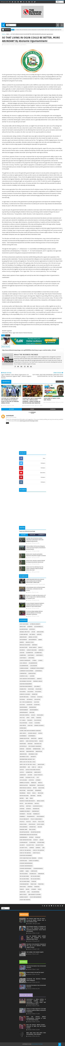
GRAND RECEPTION (24, 738)
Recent (23, 534)
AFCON (33, 631)
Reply (7, 423)
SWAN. (27, 871)
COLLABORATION (33, 663)
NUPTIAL (37, 803)
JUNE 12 (34, 767)
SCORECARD (32, 842)
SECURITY (22, 845)
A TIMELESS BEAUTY (35, 624)
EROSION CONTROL (24, 715)
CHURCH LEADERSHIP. (25, 660)
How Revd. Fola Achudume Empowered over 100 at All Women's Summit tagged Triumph (36, 946)
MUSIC (29, 793)
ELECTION (36, 702)
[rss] (26, 2)
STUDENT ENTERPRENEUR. (26, 865)
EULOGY (33, 715)
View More (60, 381)
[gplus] (15, 2)
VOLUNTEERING (35, 891)
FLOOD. (31, 722)
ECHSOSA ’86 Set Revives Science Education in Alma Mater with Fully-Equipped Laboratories (25, 29)
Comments (41, 534)
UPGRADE (33, 889)
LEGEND (22, 777)
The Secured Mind (24, 881)
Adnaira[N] (55, 338)
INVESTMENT (23, 767)
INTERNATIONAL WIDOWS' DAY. (27, 759)
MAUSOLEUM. (40, 785)
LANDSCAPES (37, 772)
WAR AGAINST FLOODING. (35, 894)
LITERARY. (38, 780)
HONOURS (28, 748)
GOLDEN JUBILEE (32, 733)
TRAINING (30, 886)
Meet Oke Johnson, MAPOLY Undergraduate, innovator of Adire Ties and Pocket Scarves (36, 1018)
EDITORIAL (22, 699)
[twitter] (12, 2)
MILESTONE (22, 790)
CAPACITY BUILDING (32, 650)
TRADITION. (41, 884)
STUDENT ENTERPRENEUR (26, 863)
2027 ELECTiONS (24, 624)
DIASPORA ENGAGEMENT (26, 683)
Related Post (6, 381)
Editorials (30, 699)
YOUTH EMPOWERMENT (35, 897)
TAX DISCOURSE (24, 873)
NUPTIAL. (22, 806)
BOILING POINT (23, 647)
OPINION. (28, 808)
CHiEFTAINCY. (39, 655)
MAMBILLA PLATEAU (24, 782)
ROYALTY (36, 839)
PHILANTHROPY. (31, 816)
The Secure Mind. (35, 878)
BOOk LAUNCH (32, 647)
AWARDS (22, 642)
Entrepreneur (24, 712)
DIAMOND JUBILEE (37, 681)
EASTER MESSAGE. (24, 696)
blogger (11, 409)
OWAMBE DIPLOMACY (25, 811)
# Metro (8, 335)
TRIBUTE (22, 889)
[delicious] (35, 2)
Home (3, 34)
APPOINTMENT (23, 639)
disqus (32, 409)
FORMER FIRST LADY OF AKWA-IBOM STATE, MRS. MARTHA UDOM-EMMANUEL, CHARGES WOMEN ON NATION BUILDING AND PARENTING (32, 401)
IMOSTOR (22, 751)
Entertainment (24, 709)
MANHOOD (33, 782)
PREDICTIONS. (23, 824)
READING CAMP (23, 829)
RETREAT (31, 837)
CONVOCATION (32, 673)
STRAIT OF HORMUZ (34, 860)
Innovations (23, 754)
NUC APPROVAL (29, 803)
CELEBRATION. (38, 652)
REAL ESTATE (57, 29)
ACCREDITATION (24, 629)
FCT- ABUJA (22, 720)
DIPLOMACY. (37, 686)
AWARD (40, 639)
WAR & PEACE (23, 894)
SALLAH (41, 839)
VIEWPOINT (22, 891)
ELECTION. (22, 704)
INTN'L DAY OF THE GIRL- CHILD (27, 761)
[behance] (29, 2)
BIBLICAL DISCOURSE (25, 644)
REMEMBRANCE (23, 837)
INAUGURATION (30, 751)
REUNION (37, 837)
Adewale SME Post (25, 631)
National (33, 795)
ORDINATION (36, 808)
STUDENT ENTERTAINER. (26, 868)
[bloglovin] (21, 2)
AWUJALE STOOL (30, 642)
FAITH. (32, 717)
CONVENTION (23, 673)
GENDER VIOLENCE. (39, 725)
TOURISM (33, 881)
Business (22, 650)
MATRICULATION (24, 785)
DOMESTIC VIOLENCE (25, 694)
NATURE (39, 795)
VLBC (28, 891)
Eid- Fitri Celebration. (26, 702)
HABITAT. (22, 741)
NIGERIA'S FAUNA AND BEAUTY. (27, 800)
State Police (36, 852)
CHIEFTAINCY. (23, 657)
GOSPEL (40, 733)
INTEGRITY (33, 756)
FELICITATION (37, 720)
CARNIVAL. (41, 650)
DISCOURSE (30, 691)
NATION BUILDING (24, 795)
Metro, (25, 44)
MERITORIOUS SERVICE (25, 787)
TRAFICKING (23, 886)
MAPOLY (40, 782)
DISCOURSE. (38, 691)
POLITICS (28, 821)
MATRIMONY (33, 785)
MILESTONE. (30, 790)
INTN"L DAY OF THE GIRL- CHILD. (28, 764)
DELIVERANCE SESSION (25, 681)
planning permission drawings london (29, 421)
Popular (32, 534)
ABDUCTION (23, 626)
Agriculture (40, 631)
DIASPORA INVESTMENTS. (26, 686)
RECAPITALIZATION (35, 832)
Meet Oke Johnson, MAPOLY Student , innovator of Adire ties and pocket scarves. (36, 1026)
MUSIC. (34, 793)
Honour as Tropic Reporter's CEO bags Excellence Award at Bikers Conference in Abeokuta (36, 1010)
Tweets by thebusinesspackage (27, 531)
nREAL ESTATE (40, 800)
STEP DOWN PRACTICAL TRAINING (28, 858)
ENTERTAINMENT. (34, 709)
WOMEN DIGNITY (24, 897)
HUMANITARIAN (36, 748)
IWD (29, 767)
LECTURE (30, 774)
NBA (27, 798)
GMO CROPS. (23, 733)
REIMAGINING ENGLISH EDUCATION (28, 834)
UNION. (27, 889)
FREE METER (23, 725)
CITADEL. (40, 660)
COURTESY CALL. (24, 676)
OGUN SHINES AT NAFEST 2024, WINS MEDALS (52, 399)
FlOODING (37, 722)
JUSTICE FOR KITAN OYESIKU (33, 769)
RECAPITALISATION (24, 832)
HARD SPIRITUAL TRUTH (31, 741)
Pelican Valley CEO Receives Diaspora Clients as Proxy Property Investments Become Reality (35, 548)
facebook (52, 409)
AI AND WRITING (24, 634)
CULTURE (32, 676)
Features (29, 720)
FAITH (28, 717)
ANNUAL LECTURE (33, 637)
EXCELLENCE (40, 715)
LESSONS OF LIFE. (30, 777)
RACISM (40, 826)
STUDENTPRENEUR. (38, 868)
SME (43, 847)
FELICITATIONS (23, 722)
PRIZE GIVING (40, 824)
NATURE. (22, 798)
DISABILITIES (23, 689)
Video (39, 889)
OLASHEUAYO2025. (37, 806)
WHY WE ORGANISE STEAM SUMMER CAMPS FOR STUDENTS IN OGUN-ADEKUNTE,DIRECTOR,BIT (36, 938)
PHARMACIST (36, 813)
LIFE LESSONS (23, 780)
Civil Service (23, 663)
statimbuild (10, 415)
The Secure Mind (24, 876)
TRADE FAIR (33, 884)
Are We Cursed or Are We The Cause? (35, 972)
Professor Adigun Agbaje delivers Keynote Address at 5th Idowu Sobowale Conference (34, 613)
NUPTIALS (28, 806)
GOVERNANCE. (32, 735)
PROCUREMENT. (24, 826)
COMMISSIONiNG (24, 668)
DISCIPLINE (31, 689)
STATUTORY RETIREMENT (26, 855)
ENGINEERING (32, 707)
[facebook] (10, 2)
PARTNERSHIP (35, 811)
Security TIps (30, 845)
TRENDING (36, 886)
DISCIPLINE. (39, 689)
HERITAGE (30, 743)
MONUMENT (38, 790)
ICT (43, 748)
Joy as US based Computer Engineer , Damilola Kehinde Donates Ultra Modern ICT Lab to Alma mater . (35, 605)
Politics (22, 821)
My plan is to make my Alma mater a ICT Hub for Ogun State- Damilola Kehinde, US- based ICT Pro (36, 597)
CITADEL (34, 660)
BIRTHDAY (34, 644)
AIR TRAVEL (32, 634)
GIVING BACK (23, 728)
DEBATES (39, 678)
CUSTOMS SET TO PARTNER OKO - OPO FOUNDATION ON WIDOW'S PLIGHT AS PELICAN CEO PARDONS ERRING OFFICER (10, 401)
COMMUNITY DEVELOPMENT (37, 668)
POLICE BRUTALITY (24, 819)
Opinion (22, 808)
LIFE (38, 777)
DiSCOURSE (23, 691)
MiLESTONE (41, 787)
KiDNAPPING (29, 772)
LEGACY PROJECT (38, 774)
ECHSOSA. (39, 696)
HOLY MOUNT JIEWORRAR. (35, 746)
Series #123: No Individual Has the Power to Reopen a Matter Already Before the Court (34, 568)
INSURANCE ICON (33, 754)
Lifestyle (31, 780)
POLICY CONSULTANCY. (36, 819)
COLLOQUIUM (33, 665)
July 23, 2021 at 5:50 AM (11, 417)
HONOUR (22, 748)
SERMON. (38, 847)
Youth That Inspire (25, 899)
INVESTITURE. (41, 764)
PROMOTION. (32, 826)
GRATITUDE (33, 738)
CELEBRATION (29, 652)
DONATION (34, 694)
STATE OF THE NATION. (25, 850)
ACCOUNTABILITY (38, 626)
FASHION (38, 717)
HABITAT (40, 738)
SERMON (31, 847)
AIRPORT (39, 634)
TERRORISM (41, 873)
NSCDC (21, 803)
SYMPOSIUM (34, 871)
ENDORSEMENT (23, 707)
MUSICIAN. (40, 793)
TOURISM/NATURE (24, 884)
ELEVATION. (37, 704)
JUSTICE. (22, 772)
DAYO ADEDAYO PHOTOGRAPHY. (27, 678)
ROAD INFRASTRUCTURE (26, 839)
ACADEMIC (30, 626)
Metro (7, 34)
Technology (33, 873)
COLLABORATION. (24, 665)
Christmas (31, 657)
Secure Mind (40, 842)
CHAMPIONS (23, 655)
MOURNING (22, 793)
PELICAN (29, 813)
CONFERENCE (38, 670)
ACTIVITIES (32, 629)
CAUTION (22, 652)
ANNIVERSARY (23, 637)
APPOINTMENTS (33, 639)
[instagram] (32, 2)
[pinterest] (18, 2)
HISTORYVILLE (23, 746)
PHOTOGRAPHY (40, 816)
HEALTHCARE (23, 743)
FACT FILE (22, 717)
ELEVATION (29, 704)
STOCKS (40, 858)
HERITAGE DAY (37, 743)
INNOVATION (39, 751)
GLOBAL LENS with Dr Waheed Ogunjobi (30, 730)
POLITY (34, 821)
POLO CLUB (41, 821)
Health (41, 741)
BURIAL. (40, 647)
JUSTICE (22, 769)
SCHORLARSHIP (23, 842)
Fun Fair (30, 725)
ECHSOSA (33, 696)
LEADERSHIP (23, 774)
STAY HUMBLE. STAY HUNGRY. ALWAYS (34, 952)
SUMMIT (22, 871)
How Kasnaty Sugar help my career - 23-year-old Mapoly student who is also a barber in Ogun (36, 920)
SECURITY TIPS (39, 845)
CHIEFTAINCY (31, 655)
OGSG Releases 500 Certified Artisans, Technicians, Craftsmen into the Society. (35, 589)
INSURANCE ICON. (24, 756)
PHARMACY (22, 816)
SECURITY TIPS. (24, 847)
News (31, 798)
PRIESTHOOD (32, 824)
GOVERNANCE (23, 735)
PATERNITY (22, 813)
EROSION (32, 712)
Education (37, 699)
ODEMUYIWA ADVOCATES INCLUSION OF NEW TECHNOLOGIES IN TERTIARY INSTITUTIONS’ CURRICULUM (35, 581)
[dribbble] (23, 2)
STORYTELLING (23, 860)
